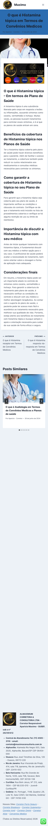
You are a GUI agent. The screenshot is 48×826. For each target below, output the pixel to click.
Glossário (24, 10)
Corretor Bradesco (11, 807)
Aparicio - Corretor (13, 32)
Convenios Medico (18, 814)
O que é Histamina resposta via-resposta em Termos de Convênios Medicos (35, 344)
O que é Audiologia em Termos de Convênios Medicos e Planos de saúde (23, 410)
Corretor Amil (9, 810)
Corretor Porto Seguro (26, 804)
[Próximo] (41, 401)
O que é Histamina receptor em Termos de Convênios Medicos (12, 343)
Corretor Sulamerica (31, 807)
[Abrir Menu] (43, 5)
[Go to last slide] (6, 401)
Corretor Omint (24, 810)
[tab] (19, 430)
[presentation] (24, 388)
